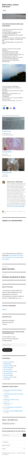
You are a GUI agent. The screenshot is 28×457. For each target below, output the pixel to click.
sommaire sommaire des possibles (13, 390)
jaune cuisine (7, 367)
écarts (4, 448)
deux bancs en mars (6, 131)
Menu (4, 10)
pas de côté (7, 373)
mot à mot (6, 369)
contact (4, 309)
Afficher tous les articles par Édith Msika (15, 206)
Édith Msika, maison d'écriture (9, 453)
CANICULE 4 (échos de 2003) (11, 399)
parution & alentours (9, 371)
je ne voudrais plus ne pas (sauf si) (13, 407)
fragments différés (9, 365)
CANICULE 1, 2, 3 (8, 403)
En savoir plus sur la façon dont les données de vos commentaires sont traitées (12, 257)
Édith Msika (6, 211)
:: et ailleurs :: (5, 442)
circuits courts (7, 362)
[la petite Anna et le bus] (13, 164)
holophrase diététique (7, 151)
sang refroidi (7, 375)
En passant (19, 211)
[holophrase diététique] (13, 144)
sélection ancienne (9, 377)
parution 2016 (6, 445)
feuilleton (6, 364)
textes (5, 379)
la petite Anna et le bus (7, 172)
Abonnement (7, 350)
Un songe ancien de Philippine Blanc (13, 411)
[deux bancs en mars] (13, 123)
